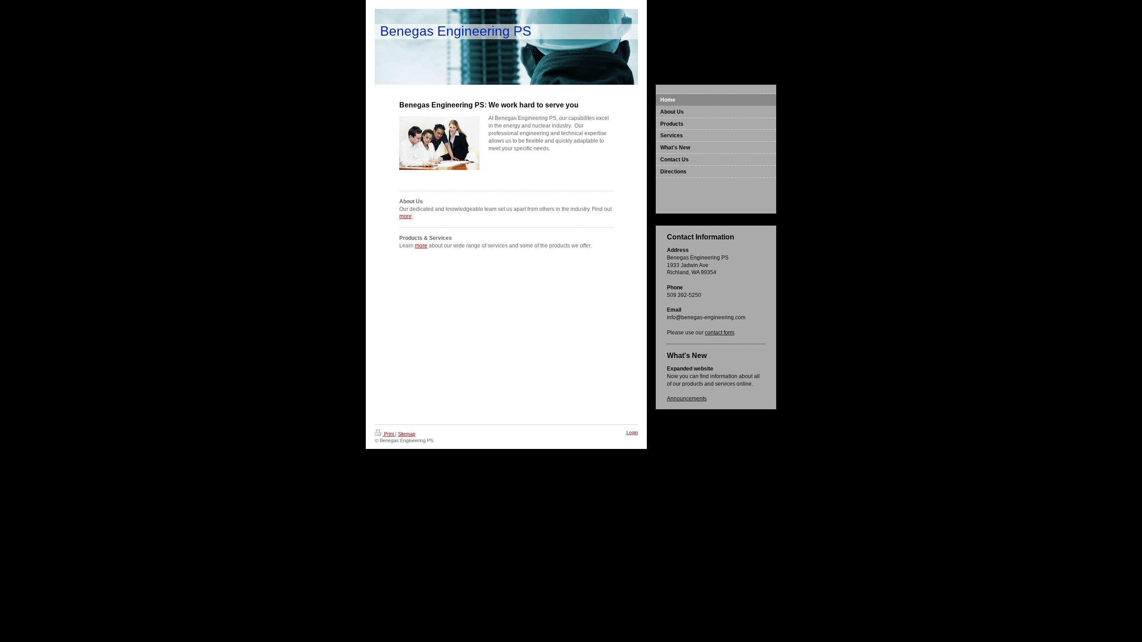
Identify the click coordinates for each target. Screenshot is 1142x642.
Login (632, 432)
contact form (719, 332)
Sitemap (406, 433)
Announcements (687, 398)
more (405, 216)
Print (389, 433)
